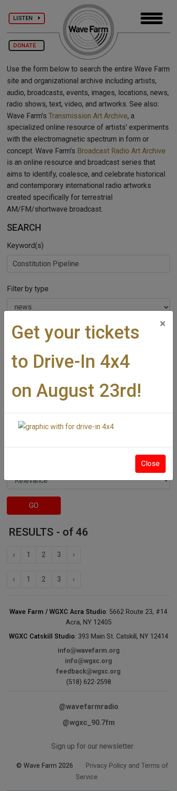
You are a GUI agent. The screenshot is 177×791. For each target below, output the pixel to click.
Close (150, 463)
